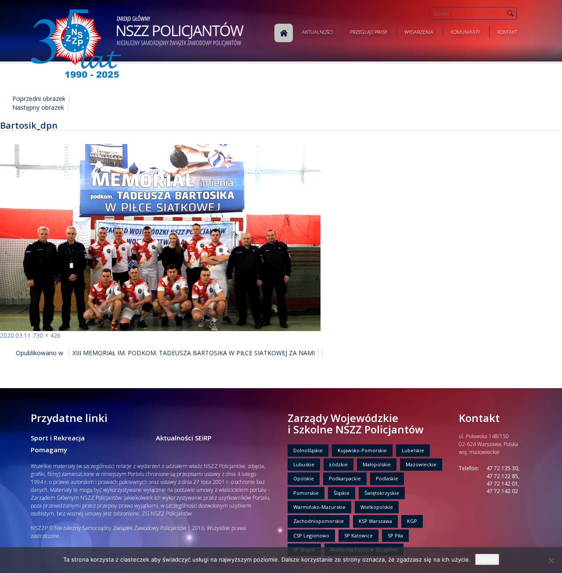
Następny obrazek (38, 107)
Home (283, 33)
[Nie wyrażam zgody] (551, 560)
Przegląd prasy (368, 32)
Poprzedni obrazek (38, 98)
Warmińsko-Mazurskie (319, 507)
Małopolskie (377, 464)
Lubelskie (413, 450)
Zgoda (487, 559)
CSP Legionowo (311, 535)
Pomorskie (306, 493)
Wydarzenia (418, 32)
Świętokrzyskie (381, 493)
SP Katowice (358, 535)
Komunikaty (465, 32)
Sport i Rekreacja (58, 437)
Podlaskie (387, 478)
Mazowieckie (421, 464)
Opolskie (303, 478)
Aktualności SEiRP (184, 437)
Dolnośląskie (308, 450)
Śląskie (341, 493)
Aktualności (317, 32)
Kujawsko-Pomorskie (362, 450)
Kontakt (507, 32)
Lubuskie (303, 464)
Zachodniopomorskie (318, 521)
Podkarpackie (345, 478)
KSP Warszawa (375, 521)
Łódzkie (338, 464)
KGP (412, 521)
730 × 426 (46, 335)
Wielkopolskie (376, 507)
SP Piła (395, 535)
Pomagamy (49, 449)
